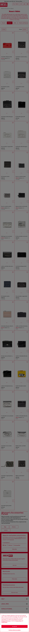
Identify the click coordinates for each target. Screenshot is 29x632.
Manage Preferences (5, 620)
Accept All (14, 626)
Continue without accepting (14, 630)
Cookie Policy (4, 622)
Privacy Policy (18, 620)
